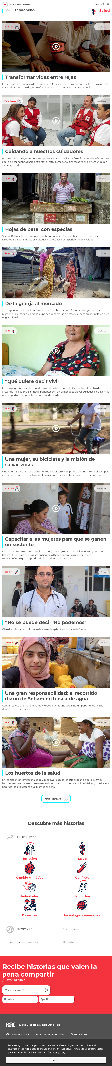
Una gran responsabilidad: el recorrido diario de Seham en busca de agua (51, 696)
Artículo (104, 572)
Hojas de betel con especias (38, 229)
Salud (7, 179)
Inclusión (9, 27)
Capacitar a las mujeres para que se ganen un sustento (55, 541)
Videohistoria (102, 27)
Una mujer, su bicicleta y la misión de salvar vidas (50, 461)
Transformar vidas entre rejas (40, 77)
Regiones (25, 929)
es (96, 4)
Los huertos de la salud (32, 773)
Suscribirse (71, 929)
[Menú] (108, 4)
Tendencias (27, 837)
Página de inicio (17, 1034)
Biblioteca (70, 942)
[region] (56, 1052)
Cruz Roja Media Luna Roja (19, 4)
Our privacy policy (57, 1052)
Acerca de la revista (24, 942)
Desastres (29, 915)
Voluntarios (10, 101)
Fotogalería (102, 179)
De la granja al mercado (33, 303)
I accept (56, 1060)
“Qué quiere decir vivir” (33, 381)
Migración (82, 896)
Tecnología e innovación (82, 915)
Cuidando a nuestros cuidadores (44, 151)
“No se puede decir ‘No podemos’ (45, 622)
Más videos (53, 798)
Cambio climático (29, 877)
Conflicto (9, 572)
